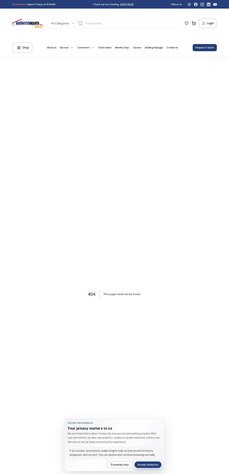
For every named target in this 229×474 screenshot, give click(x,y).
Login (210, 23)
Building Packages (154, 47)
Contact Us (172, 47)
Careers (137, 47)
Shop (25, 47)
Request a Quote (205, 47)
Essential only (119, 464)
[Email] (189, 4)
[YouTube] (215, 4)
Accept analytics (148, 464)
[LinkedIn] (208, 4)
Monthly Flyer (122, 47)
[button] (27, 23)
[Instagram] (202, 4)
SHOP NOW (126, 4)
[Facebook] (196, 4)
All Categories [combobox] (60, 23)
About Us (51, 47)
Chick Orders (105, 47)
